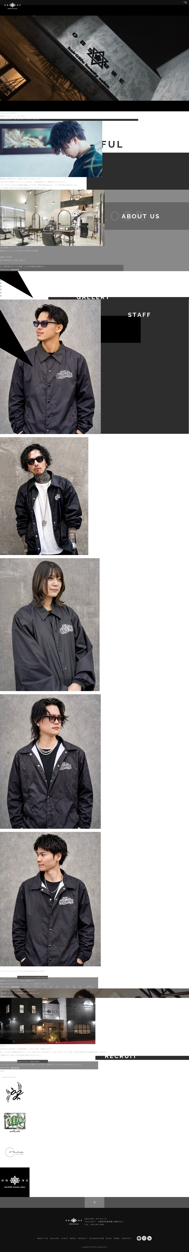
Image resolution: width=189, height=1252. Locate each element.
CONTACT (127, 1238)
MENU (73, 1238)
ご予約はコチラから (7, 996)
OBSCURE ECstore (36, 1195)
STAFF (65, 1238)
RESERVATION (96, 1238)
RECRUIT (83, 1238)
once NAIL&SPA (35, 1166)
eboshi (32, 1136)
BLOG (109, 1238)
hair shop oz (34, 1107)
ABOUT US (42, 1238)
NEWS (117, 1238)
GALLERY (55, 1238)
